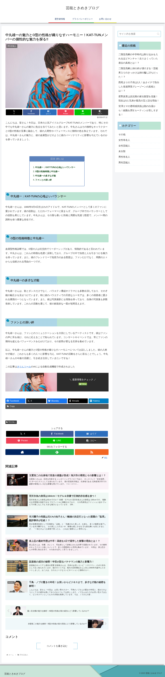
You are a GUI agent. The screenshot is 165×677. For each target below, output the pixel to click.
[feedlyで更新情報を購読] (57, 452)
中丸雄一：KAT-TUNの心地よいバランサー (55, 167)
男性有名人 (124, 157)
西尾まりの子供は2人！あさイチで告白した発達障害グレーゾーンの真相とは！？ (138, 86)
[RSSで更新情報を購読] (92, 452)
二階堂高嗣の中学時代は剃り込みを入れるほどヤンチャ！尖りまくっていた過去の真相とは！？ (138, 58)
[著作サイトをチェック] (22, 452)
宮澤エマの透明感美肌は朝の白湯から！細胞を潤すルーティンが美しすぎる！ (138, 110)
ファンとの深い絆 (43, 180)
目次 (52, 158)
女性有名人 (124, 140)
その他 (121, 134)
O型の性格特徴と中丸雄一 (47, 171)
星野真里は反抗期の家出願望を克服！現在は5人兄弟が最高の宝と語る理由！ (138, 98)
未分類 (121, 151)
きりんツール (24, 366)
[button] (100, 112)
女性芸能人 (124, 145)
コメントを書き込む (57, 646)
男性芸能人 (12, 422)
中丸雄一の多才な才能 (45, 175)
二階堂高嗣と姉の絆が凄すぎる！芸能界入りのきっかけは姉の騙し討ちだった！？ (138, 72)
